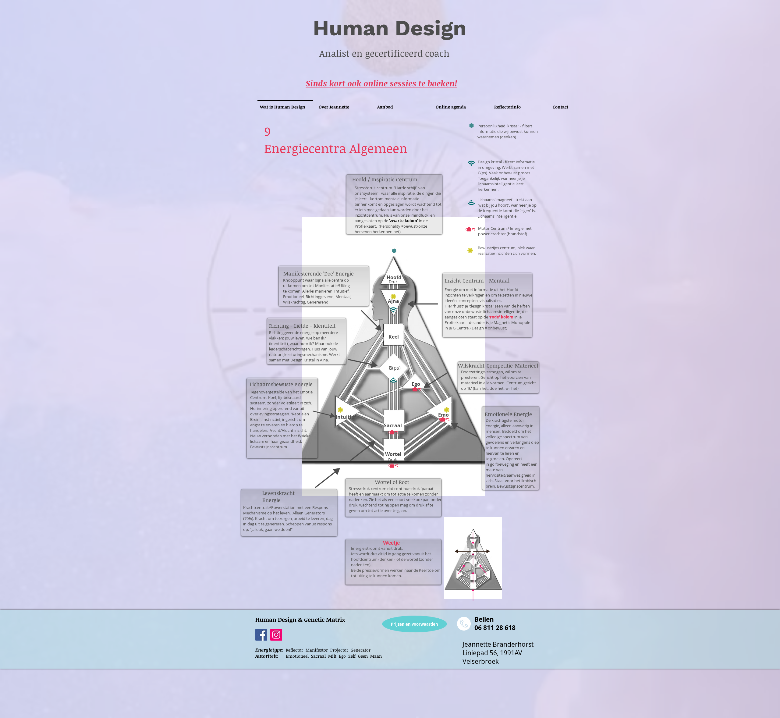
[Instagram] (276, 635)
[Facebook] (261, 635)
